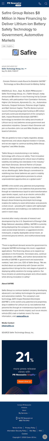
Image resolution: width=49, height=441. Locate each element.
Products (24, 407)
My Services (23, 413)
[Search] (46, 3)
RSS (40, 430)
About (24, 410)
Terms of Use (17, 427)
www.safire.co (23, 316)
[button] (24, 52)
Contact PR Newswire (24, 405)
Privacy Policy (30, 427)
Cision (28, 437)
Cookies (25, 433)
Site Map (32, 430)
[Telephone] (40, 3)
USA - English (7, 46)
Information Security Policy (17, 430)
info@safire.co (8, 325)
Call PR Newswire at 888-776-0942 (24, 419)
